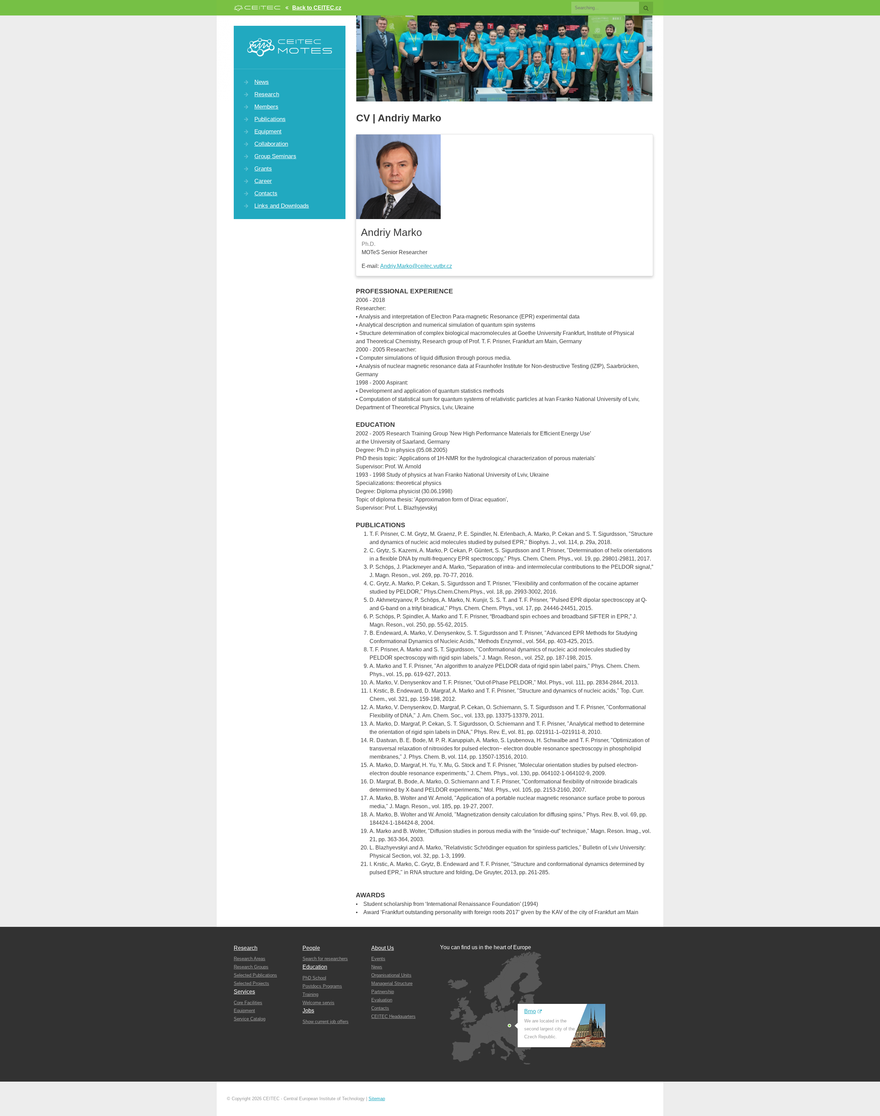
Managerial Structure (391, 983)
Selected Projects (251, 983)
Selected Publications (255, 975)
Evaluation (381, 1000)
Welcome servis (318, 1002)
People (311, 948)
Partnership (382, 991)
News (261, 81)
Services (244, 992)
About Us (382, 948)
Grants (263, 168)
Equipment (268, 131)
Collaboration (271, 143)
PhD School (314, 977)
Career (263, 180)
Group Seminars (275, 156)
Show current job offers (325, 1021)
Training (310, 994)
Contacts (265, 193)
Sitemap (376, 1098)
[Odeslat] (646, 8)
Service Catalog (249, 1018)
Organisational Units (391, 975)
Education (314, 967)
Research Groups (251, 966)
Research (266, 94)
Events (378, 958)
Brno (530, 1011)
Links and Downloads (281, 205)
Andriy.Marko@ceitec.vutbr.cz (416, 266)
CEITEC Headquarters (393, 1016)
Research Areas (249, 958)
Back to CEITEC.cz (316, 8)
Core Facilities (248, 1002)
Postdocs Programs (322, 986)
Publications (270, 119)
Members (266, 106)
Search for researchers (325, 958)
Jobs (308, 1011)
